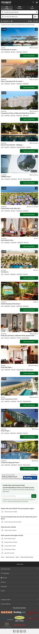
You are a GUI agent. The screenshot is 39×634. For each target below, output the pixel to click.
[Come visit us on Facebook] (14, 631)
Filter (36, 21)
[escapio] (6, 2)
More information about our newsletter (18, 501)
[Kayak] (7, 612)
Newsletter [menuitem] (4, 586)
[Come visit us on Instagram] (18, 631)
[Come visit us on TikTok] (24, 631)
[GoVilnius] (19, 625)
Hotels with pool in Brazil (26, 557)
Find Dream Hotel (5, 569)
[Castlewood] (7, 625)
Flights (32, 8)
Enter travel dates (29, 56)
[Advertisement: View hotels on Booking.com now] (30, 478)
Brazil (17, 557)
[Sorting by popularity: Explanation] (12, 21)
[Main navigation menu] (37, 2)
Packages (19, 8)
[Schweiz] (32, 618)
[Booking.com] (19, 612)
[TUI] (32, 612)
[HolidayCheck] (7, 618)
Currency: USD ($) (5, 604)
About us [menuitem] (3, 582)
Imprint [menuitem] (3, 590)
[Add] (36, 29)
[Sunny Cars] (19, 618)
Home (2, 557)
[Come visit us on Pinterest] (21, 631)
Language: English (5, 599)
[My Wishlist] (33, 2)
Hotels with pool (10, 557)
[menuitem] (19, 573)
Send (33, 496)
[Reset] (36, 12)
